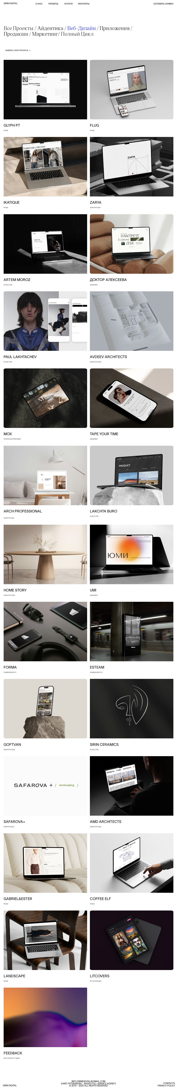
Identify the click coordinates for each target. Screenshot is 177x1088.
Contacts (169, 1083)
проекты (53, 4)
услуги (68, 4)
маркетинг (45, 33)
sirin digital (11, 3)
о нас (39, 4)
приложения (115, 27)
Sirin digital (10, 1085)
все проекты (19, 27)
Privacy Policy (166, 1085)
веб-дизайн (81, 27)
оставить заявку (163, 4)
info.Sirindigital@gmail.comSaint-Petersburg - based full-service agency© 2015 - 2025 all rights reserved (88, 1083)
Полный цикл (77, 33)
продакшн (16, 33)
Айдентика (50, 27)
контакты (83, 4)
